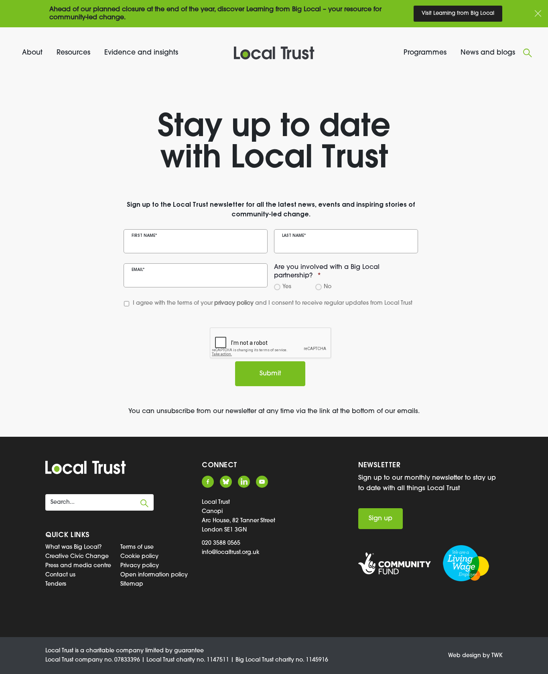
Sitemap (131, 584)
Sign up (380, 518)
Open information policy (154, 575)
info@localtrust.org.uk (231, 553)
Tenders (55, 584)
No (326, 287)
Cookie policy (139, 557)
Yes (285, 287)
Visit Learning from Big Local (458, 13)
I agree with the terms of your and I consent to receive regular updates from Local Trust (257, 303)
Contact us (60, 575)
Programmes (425, 52)
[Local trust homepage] (274, 53)
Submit (270, 374)
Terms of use (137, 547)
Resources (73, 52)
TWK (497, 656)
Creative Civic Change (77, 557)
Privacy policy (139, 566)
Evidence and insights (141, 52)
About (32, 52)
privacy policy (234, 303)
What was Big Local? (73, 547)
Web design (464, 656)
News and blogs (488, 52)
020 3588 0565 (221, 543)
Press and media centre (78, 566)
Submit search (144, 503)
